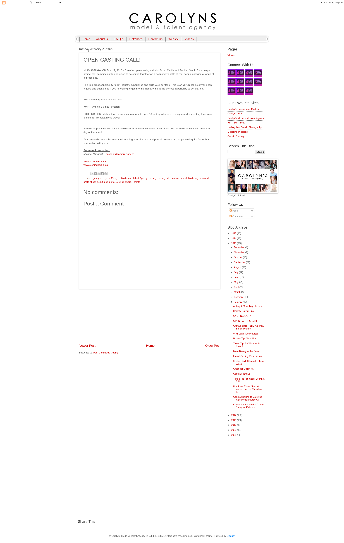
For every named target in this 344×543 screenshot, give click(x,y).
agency (95, 178)
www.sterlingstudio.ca (95, 165)
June (237, 277)
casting (152, 178)
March (237, 292)
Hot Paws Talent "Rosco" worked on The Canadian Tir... (247, 389)
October (238, 257)
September (240, 262)
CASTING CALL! (242, 316)
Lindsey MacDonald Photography (245, 127)
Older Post (212, 345)
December (239, 247)
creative (175, 178)
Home (86, 39)
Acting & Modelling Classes (247, 306)
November (239, 252)
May (236, 282)
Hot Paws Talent (236, 122)
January (238, 302)
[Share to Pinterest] (106, 173)
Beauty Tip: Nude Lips (244, 338)
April (236, 287)
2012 (234, 415)
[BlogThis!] (95, 173)
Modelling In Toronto (238, 131)
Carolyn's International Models (243, 109)
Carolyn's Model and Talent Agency (129, 178)
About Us (102, 39)
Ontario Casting (236, 136)
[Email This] (92, 173)
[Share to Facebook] (102, 173)
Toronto (136, 182)
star (113, 182)
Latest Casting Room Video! (247, 356)
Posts (235, 210)
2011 (234, 420)
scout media (103, 182)
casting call (163, 178)
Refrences (135, 39)
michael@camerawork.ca (120, 154)
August (238, 267)
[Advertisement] (149, 316)
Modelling (193, 178)
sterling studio (123, 182)
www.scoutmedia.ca (94, 161)
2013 (234, 243)
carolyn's (105, 178)
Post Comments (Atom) (105, 352)
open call (204, 178)
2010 (234, 425)
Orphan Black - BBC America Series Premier (248, 327)
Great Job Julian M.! (243, 368)
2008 (234, 435)
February (239, 297)
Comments (238, 216)
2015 (234, 233)
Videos (189, 39)
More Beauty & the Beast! (246, 351)
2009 (234, 430)
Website (173, 39)
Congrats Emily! (241, 373)
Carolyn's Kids (235, 113)
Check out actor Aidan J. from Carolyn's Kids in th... (248, 406)
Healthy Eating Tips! (243, 311)
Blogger (231, 536)
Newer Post (87, 345)
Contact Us (155, 39)
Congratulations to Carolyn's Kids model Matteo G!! (247, 398)
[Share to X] (99, 173)
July (236, 272)
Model (184, 178)
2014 (234, 238)
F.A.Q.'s (118, 39)
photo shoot (89, 182)
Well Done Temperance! (245, 333)
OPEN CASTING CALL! (245, 321)
